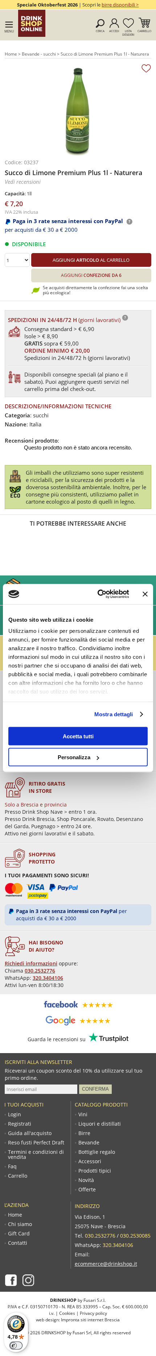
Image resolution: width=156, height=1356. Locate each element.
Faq (12, 1166)
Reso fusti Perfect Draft (36, 1142)
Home (11, 54)
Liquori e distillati (99, 1124)
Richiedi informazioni (31, 963)
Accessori (89, 1161)
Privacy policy (93, 1313)
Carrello (144, 31)
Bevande (88, 1142)
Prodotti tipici (94, 1171)
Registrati (19, 1124)
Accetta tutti (78, 736)
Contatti (17, 1243)
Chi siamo (20, 1224)
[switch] (15, 1346)
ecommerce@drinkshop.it (106, 1263)
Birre (84, 1133)
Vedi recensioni (23, 181)
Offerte (87, 1189)
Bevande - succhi (39, 54)
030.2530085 (135, 1235)
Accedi (114, 31)
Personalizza (74, 757)
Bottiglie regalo (96, 1152)
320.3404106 (48, 977)
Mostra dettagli (113, 714)
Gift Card (19, 1233)
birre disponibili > (120, 4)
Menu (9, 31)
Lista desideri (128, 32)
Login (14, 1114)
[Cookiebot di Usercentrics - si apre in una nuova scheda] (98, 594)
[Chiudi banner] (145, 593)
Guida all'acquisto (30, 1133)
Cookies (67, 1313)
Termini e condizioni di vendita (36, 1154)
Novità (86, 1180)
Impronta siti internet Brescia (90, 1320)
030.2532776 (40, 970)
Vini (82, 1114)
